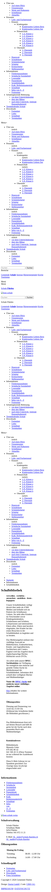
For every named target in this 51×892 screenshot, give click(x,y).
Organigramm (17, 8)
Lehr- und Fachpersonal (21, 20)
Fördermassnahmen (20, 73)
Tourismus (5, 277)
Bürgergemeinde (30, 275)
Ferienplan (16, 92)
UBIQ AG (30, 884)
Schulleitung (17, 59)
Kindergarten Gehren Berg (33, 27)
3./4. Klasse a (27, 38)
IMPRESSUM (7, 889)
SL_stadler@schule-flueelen (18, 839)
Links (14, 113)
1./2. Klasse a (27, 34)
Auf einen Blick (18, 5)
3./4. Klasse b (27, 41)
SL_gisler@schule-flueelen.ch (25, 837)
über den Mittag (18, 99)
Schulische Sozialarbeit (21, 76)
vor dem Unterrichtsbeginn (23, 97)
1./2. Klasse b (27, 36)
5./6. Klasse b (27, 45)
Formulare (16, 111)
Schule (13, 275)
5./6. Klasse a (27, 43)
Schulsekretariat (18, 62)
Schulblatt (16, 88)
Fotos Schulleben (13, 875)
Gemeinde (5, 275)
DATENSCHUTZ (22, 889)
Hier (8, 691)
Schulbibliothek (18, 83)
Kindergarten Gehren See (32, 29)
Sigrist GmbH (13, 884)
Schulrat (15, 64)
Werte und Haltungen (20, 10)
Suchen (30, 268)
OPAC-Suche (21, 682)
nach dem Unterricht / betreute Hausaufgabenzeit (24, 103)
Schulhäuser (17, 12)
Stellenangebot (18, 69)
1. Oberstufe (27, 50)
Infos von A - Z (18, 90)
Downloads (11, 873)
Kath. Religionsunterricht (22, 85)
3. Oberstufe (27, 55)
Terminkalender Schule (15, 106)
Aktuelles (15, 15)
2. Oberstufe (27, 52)
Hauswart (15, 57)
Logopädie (16, 78)
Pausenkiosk (17, 81)
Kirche (40, 275)
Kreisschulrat (17, 66)
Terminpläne (17, 118)
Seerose (19, 275)
